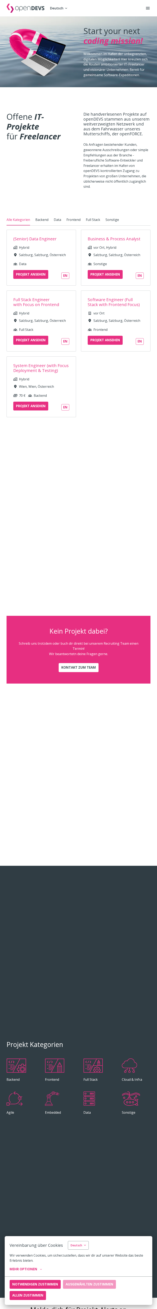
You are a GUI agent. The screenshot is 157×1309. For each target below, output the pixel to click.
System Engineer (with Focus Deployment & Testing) (41, 368)
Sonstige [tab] (112, 219)
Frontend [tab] (73, 219)
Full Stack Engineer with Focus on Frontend (36, 302)
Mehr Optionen (23, 1269)
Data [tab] (57, 219)
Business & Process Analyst (114, 238)
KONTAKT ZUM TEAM (78, 667)
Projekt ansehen (31, 274)
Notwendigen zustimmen (35, 1284)
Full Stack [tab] (93, 219)
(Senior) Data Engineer (35, 238)
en (65, 275)
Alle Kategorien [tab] (18, 219)
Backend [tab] (41, 219)
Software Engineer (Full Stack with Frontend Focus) (114, 302)
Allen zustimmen (27, 1295)
